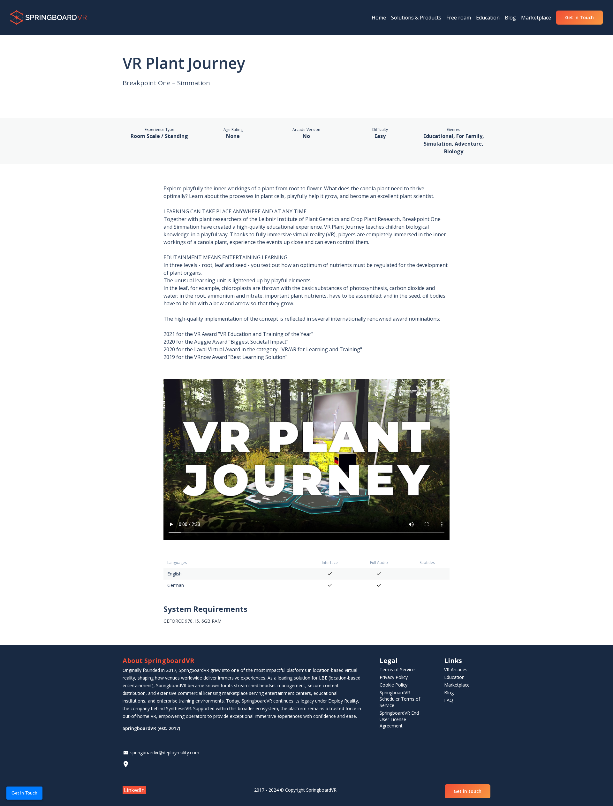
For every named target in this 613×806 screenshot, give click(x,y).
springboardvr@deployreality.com (164, 752)
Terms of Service (397, 669)
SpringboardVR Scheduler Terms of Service (400, 698)
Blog (449, 692)
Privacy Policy (394, 677)
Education (454, 677)
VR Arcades (455, 669)
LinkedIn (134, 790)
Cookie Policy (393, 685)
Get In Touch (24, 792)
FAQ (448, 700)
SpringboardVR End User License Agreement (399, 719)
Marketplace (457, 685)
